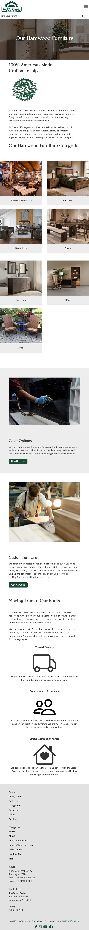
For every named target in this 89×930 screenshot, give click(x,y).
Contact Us (15, 854)
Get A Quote (18, 585)
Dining (68, 248)
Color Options (16, 850)
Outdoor (21, 348)
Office (68, 300)
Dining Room (15, 797)
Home (12, 832)
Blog (11, 859)
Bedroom (67, 201)
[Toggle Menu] (86, 6)
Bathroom (21, 300)
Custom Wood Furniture (21, 845)
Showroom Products (21, 201)
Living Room (21, 248)
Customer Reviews (18, 841)
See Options (18, 461)
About (12, 836)
